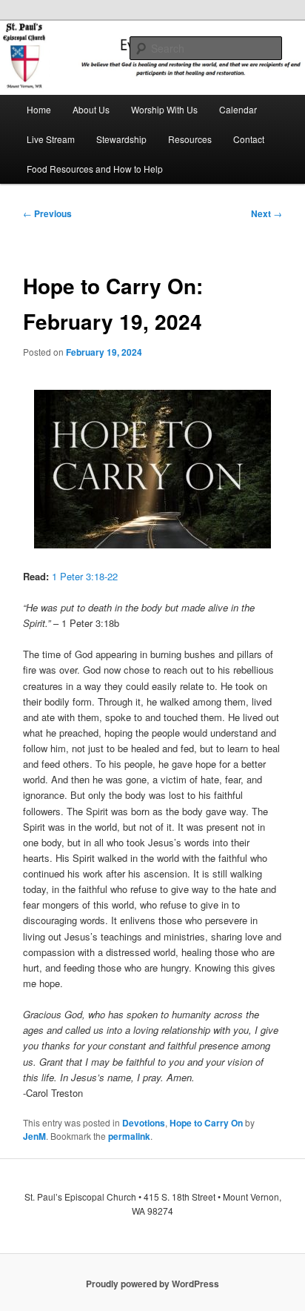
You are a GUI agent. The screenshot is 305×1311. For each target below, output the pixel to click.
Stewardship (121, 139)
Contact (248, 139)
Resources (190, 139)
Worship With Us (164, 109)
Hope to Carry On (206, 1122)
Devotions (143, 1122)
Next (266, 213)
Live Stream (51, 139)
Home (39, 109)
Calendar (238, 109)
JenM (34, 1136)
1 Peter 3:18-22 (85, 576)
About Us (91, 109)
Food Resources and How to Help (95, 168)
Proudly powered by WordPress (152, 1283)
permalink (129, 1136)
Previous (47, 213)
